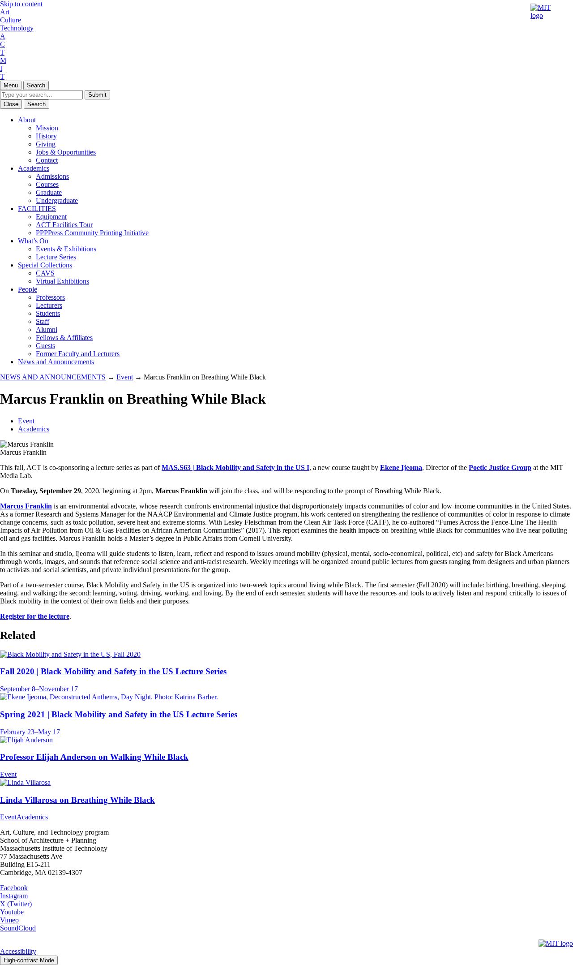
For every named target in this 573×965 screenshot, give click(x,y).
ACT (2, 44)
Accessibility (18, 951)
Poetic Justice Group (500, 467)
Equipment (51, 216)
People (27, 289)
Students (48, 313)
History (46, 136)
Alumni (46, 329)
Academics (33, 168)
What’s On (33, 241)
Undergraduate (57, 200)
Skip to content (21, 4)
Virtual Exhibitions (62, 281)
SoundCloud (18, 928)
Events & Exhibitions (66, 249)
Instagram (14, 896)
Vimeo (9, 920)
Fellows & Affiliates (64, 337)
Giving (46, 144)
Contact (47, 160)
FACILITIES (37, 208)
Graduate (49, 192)
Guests (45, 345)
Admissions (52, 176)
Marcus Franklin (26, 506)
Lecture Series (56, 257)
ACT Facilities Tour (64, 224)
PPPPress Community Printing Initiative (92, 233)
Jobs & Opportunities (66, 152)
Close (11, 104)
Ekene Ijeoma (401, 467)
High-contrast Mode (29, 960)
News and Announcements (56, 362)
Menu (11, 85)
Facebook (14, 888)
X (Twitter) (16, 904)
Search (36, 85)
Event (26, 421)
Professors (50, 297)
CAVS (45, 273)
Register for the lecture (34, 616)
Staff (42, 321)
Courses (47, 184)
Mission (47, 128)
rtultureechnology (17, 20)
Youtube (12, 912)
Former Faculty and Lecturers (78, 354)
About (27, 120)
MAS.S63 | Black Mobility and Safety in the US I (235, 467)
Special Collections (45, 265)
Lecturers (49, 305)
